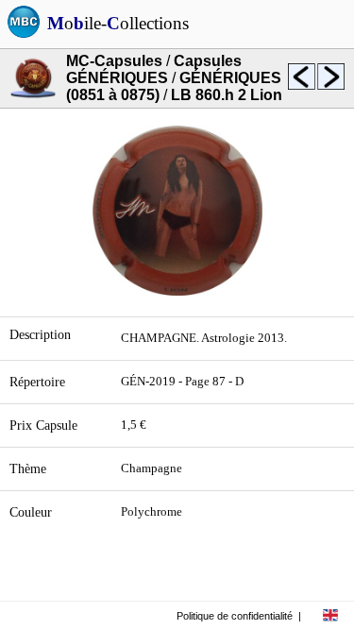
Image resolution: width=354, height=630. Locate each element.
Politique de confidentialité (235, 615)
